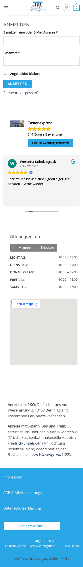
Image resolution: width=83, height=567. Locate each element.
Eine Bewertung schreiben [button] (50, 143)
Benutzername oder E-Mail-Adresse (38, 32)
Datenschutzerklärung (22, 508)
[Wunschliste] (66, 7)
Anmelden (18, 83)
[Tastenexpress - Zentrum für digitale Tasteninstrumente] (37, 8)
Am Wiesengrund (46, 454)
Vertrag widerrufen (31, 526)
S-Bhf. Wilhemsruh (61, 431)
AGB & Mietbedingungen (23, 492)
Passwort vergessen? (21, 92)
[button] (6, 7)
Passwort (19, 53)
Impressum (12, 477)
